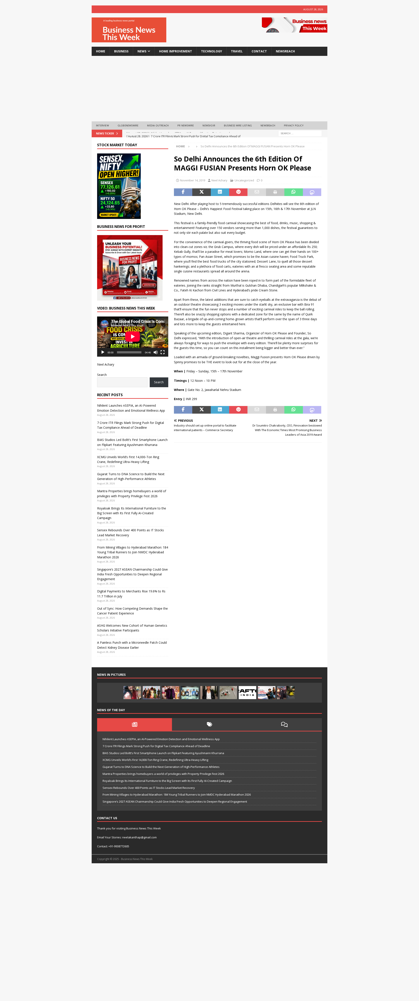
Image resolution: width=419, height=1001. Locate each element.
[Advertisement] (209, 88)
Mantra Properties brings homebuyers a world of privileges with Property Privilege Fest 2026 (163, 774)
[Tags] (209, 724)
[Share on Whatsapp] (293, 192)
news (141, 51)
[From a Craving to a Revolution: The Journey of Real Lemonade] (209, 692)
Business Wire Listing (238, 125)
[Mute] (155, 352)
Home (100, 51)
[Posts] (134, 724)
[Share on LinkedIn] (220, 192)
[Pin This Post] (238, 192)
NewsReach (285, 51)
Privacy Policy (294, 125)
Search (102, 375)
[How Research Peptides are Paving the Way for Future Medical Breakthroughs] (228, 692)
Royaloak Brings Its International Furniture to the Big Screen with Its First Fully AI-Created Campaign (131, 513)
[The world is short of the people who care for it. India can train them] (190, 692)
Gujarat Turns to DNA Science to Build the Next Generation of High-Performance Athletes (161, 767)
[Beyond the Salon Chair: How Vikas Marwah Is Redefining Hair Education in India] (170, 692)
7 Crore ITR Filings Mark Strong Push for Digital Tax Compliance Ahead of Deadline (156, 746)
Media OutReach (158, 125)
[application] (132, 336)
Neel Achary (219, 180)
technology (211, 51)
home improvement (175, 51)
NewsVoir (209, 125)
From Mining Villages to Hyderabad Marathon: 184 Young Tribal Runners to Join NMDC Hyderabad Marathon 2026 (132, 552)
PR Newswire (185, 125)
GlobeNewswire (128, 125)
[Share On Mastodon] (312, 192)
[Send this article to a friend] (256, 192)
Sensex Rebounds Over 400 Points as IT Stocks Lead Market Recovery (149, 788)
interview (102, 125)
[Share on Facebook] (183, 192)
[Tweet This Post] (201, 192)
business (121, 51)
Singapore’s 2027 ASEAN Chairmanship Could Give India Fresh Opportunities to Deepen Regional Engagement (132, 574)
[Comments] (284, 724)
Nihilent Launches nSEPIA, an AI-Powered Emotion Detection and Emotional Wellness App (161, 739)
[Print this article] (275, 192)
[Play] (103, 352)
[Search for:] (300, 133)
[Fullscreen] (162, 352)
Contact (259, 51)
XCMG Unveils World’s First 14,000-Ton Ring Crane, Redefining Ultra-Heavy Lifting (155, 760)
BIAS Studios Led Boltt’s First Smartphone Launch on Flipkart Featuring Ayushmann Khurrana (163, 753)
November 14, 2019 (192, 180)
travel (237, 51)
